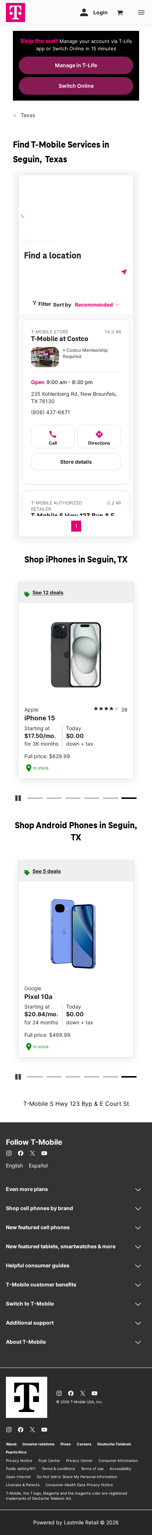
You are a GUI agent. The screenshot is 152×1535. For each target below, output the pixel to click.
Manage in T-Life (76, 65)
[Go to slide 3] (67, 799)
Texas (27, 115)
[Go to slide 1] (29, 799)
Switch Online (76, 86)
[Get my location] (124, 272)
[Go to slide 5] (105, 799)
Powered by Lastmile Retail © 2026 (76, 1522)
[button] (97, 304)
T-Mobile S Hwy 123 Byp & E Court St (76, 1103)
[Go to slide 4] (86, 799)
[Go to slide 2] (48, 799)
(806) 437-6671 (50, 412)
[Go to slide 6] (124, 799)
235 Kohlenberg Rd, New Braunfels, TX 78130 (74, 397)
